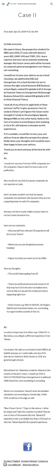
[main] (27, 15)
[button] (3, 4)
